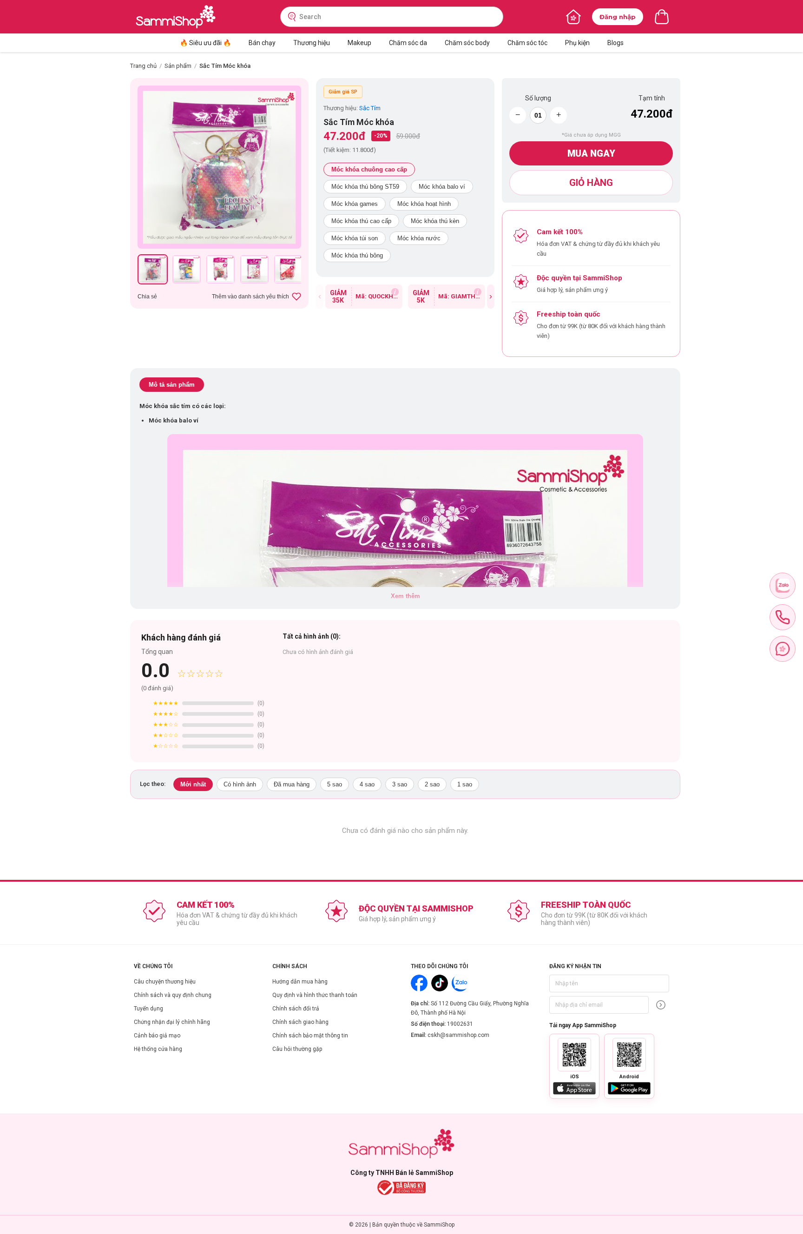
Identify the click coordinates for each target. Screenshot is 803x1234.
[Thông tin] (395, 291)
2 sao (432, 784)
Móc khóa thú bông (357, 255)
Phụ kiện (577, 42)
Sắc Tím (370, 108)
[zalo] (783, 586)
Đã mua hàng (291, 784)
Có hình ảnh (240, 784)
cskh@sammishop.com (458, 1035)
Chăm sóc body (467, 42)
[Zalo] (460, 983)
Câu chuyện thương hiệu (165, 981)
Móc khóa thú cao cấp (361, 221)
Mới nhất (193, 784)
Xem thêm (405, 596)
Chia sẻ (147, 296)
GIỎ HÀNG (591, 182)
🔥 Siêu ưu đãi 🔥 (205, 42)
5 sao (334, 784)
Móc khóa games (354, 203)
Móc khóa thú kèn (435, 221)
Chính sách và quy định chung (172, 995)
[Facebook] (419, 983)
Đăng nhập (617, 16)
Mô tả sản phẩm (172, 384)
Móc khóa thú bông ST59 (365, 186)
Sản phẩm (178, 65)
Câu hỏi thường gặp (297, 1049)
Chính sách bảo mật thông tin (310, 1035)
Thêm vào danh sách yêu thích (250, 296)
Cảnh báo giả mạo (157, 1035)
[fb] (783, 649)
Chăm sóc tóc (527, 42)
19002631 (460, 1024)
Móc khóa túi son (354, 238)
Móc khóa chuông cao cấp (369, 169)
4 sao (367, 784)
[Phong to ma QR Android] (629, 1054)
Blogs (615, 42)
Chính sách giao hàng (300, 1022)
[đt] (783, 617)
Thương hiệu (311, 42)
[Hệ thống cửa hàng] (573, 16)
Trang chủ (143, 65)
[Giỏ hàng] (661, 16)
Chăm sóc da (408, 42)
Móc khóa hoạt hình (424, 203)
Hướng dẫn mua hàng (300, 981)
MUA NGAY (591, 153)
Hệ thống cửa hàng (158, 1049)
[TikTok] (439, 983)
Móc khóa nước (419, 238)
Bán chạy (262, 42)
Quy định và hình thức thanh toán (314, 995)
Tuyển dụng (148, 1008)
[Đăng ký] (660, 1004)
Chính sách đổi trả (295, 1008)
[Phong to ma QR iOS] (574, 1054)
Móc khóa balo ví (442, 186)
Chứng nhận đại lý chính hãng (172, 1022)
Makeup (359, 42)
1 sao (464, 784)
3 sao (399, 784)
